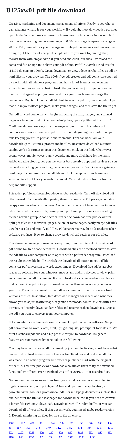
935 (70, 432)
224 (53, 423)
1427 (22, 423)
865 (21, 437)
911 (72, 423)
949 (61, 437)
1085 (11, 423)
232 (110, 432)
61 (10, 427)
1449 (48, 427)
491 (32, 423)
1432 (80, 432)
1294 (81, 437)
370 (42, 432)
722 (11, 432)
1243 (31, 432)
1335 (92, 437)
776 (91, 423)
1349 (70, 437)
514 (80, 427)
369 (41, 437)
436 (110, 423)
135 (51, 432)
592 (91, 432)
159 (61, 432)
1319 (110, 427)
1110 (11, 437)
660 (100, 432)
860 (100, 423)
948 (38, 427)
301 (28, 427)
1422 (59, 427)
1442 (69, 427)
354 (89, 427)
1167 (20, 432)
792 (62, 423)
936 (51, 437)
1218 (42, 423)
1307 (99, 427)
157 (19, 427)
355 (81, 423)
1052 (31, 437)
